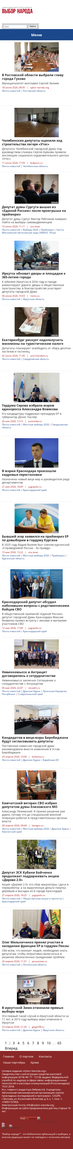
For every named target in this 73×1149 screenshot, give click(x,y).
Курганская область (13, 558)
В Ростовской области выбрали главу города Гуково (32, 77)
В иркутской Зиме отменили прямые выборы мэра (32, 1010)
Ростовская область (34, 90)
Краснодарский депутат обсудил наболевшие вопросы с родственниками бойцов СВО (35, 605)
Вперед (11, 1048)
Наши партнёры (14, 1062)
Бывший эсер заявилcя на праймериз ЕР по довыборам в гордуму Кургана (35, 538)
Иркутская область (33, 299)
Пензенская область (35, 964)
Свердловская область (36, 359)
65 (59, 1043)
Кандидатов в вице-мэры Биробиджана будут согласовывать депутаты (35, 739)
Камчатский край (12, 831)
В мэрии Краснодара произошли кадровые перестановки (29, 473)
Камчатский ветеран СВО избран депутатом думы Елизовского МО (29, 805)
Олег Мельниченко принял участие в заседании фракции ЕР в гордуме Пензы (35, 944)
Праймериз (47, 229)
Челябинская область (35, 166)
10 (49, 1043)
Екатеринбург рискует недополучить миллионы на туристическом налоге (32, 342)
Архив (35, 1062)
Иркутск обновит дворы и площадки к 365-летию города (34, 275)
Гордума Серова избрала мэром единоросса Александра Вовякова (30, 407)
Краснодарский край (35, 490)
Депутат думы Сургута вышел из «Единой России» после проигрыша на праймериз (34, 210)
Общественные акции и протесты (42, 898)
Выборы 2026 (30, 229)
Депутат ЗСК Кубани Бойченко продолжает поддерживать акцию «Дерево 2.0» (30, 876)
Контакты (45, 1056)
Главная (8, 1056)
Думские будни (31, 691)
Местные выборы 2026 (36, 424)
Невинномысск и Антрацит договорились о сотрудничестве (28, 674)
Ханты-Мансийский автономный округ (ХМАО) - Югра (33, 231)
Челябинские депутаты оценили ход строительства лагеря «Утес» (32, 142)
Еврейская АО (51, 760)
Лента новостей (11, 90)
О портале (26, 1056)
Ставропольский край (30, 694)
